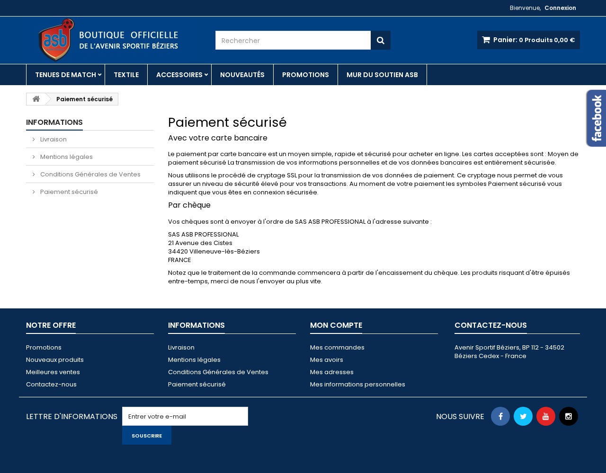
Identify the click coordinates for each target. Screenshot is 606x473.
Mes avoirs (326, 359)
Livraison (53, 139)
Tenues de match (65, 74)
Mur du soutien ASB (382, 74)
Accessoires (179, 74)
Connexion (560, 8)
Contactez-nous (51, 384)
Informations (54, 122)
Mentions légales (66, 156)
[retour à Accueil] (36, 99)
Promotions (305, 74)
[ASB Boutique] (113, 40)
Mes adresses (332, 372)
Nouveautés (242, 74)
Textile (126, 74)
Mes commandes (337, 347)
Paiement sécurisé (68, 191)
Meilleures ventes (53, 372)
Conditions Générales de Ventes (90, 174)
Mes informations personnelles (357, 384)
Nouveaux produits (55, 359)
